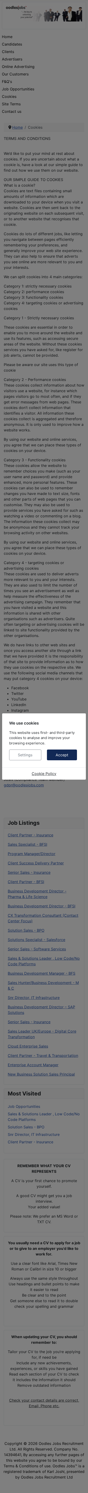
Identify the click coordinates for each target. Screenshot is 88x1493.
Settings (25, 755)
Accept (62, 755)
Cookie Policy (44, 773)
